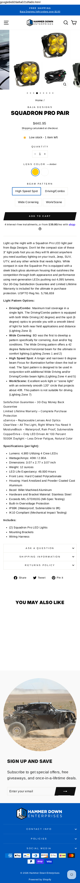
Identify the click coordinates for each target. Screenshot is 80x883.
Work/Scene (54, 202)
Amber (35, 172)
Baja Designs (40, 107)
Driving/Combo (55, 191)
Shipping (27, 128)
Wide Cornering (28, 202)
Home (39, 100)
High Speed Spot (26, 191)
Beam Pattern (40, 183)
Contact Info (39, 829)
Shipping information (40, 556)
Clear (45, 172)
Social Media (39, 848)
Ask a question (40, 548)
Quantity (40, 146)
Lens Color (40, 164)
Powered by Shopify (40, 879)
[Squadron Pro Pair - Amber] (15, 656)
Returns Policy (40, 565)
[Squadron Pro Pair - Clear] (19, 656)
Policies (39, 838)
